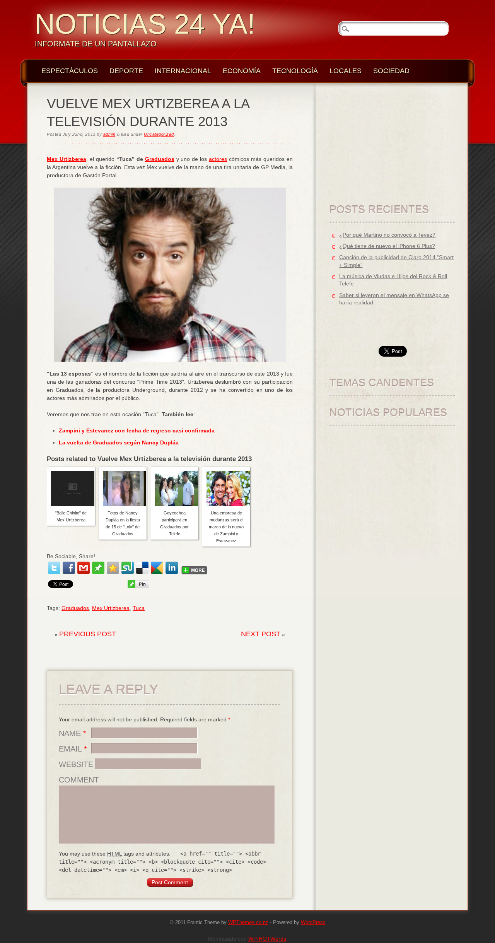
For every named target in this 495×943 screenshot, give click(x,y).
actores (218, 159)
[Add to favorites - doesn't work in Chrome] (113, 568)
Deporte (126, 71)
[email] (83, 568)
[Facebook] (69, 568)
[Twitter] (54, 568)
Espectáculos (69, 71)
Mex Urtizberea (66, 159)
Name (72, 733)
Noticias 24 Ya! (145, 24)
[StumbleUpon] (127, 568)
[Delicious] (142, 568)
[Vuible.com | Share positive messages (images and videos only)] (98, 572)
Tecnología (295, 71)
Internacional (183, 71)
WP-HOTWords (267, 939)
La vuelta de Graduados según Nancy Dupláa (119, 442)
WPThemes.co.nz (248, 922)
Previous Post (87, 634)
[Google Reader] (157, 568)
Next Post (260, 634)
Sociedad (391, 71)
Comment (79, 780)
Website (76, 764)
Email (73, 749)
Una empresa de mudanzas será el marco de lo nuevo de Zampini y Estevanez (226, 527)
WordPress (313, 922)
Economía (242, 71)
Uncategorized (159, 134)
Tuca (139, 608)
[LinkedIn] (172, 568)
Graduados (159, 159)
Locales (345, 71)
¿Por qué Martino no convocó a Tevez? (387, 235)
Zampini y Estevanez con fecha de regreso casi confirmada (137, 430)
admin (109, 134)
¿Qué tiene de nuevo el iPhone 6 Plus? (387, 246)
